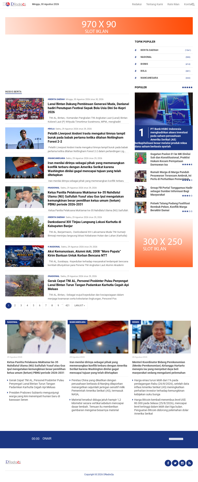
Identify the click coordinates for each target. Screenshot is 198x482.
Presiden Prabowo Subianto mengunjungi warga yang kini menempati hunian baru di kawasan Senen (34, 396)
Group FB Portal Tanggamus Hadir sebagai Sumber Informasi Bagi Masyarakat (171, 191)
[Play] (12, 439)
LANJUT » (79, 305)
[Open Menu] (5, 4)
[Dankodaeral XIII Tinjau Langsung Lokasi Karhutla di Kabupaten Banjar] (24, 236)
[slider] (176, 441)
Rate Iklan (173, 4)
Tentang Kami (154, 4)
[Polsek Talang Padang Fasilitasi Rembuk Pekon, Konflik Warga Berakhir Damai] (140, 207)
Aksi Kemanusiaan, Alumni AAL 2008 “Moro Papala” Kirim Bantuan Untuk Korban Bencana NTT (84, 253)
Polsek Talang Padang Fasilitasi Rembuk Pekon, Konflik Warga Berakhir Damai (170, 207)
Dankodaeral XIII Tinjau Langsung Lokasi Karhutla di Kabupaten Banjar (84, 224)
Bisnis (144, 64)
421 (68, 305)
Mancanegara (149, 78)
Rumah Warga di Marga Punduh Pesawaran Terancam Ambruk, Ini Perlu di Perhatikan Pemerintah (170, 176)
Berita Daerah (149, 50)
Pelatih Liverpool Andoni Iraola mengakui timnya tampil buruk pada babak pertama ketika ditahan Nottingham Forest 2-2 (86, 137)
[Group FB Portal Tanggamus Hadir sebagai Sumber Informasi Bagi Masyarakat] (140, 191)
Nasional (146, 57)
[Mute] (165, 438)
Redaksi (137, 4)
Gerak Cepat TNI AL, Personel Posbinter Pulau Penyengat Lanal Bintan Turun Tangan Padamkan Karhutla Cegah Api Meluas (88, 285)
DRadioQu (108, 474)
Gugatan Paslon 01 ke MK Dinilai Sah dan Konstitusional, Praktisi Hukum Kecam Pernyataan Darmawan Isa (170, 159)
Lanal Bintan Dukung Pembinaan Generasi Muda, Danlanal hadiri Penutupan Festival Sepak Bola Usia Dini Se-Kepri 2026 (88, 108)
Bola (144, 71)
